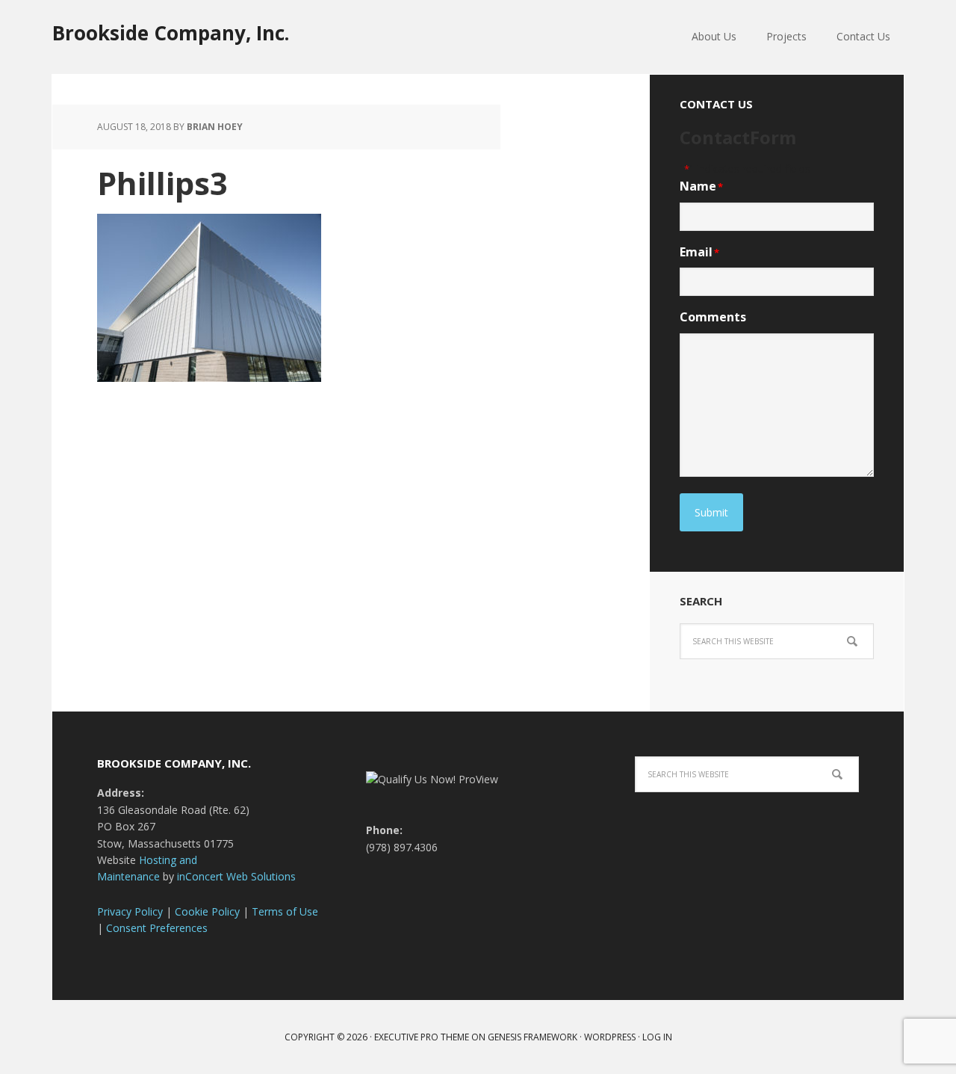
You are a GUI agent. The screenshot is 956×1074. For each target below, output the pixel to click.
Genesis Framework (532, 1037)
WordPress (610, 1037)
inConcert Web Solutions (236, 876)
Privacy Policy (130, 911)
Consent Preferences (157, 928)
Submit (711, 512)
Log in (657, 1037)
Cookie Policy (207, 911)
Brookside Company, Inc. (170, 32)
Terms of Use (285, 911)
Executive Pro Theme (421, 1037)
